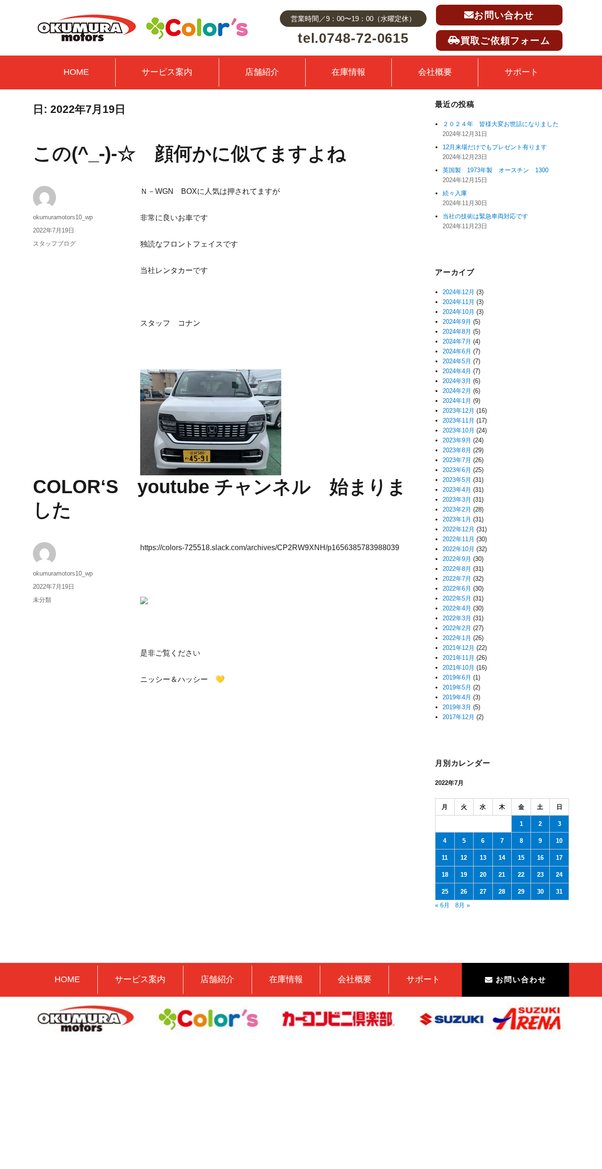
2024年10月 (459, 311)
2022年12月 (459, 529)
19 (463, 874)
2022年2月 (457, 628)
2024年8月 (457, 331)
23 (540, 874)
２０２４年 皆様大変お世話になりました (501, 124)
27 (483, 891)
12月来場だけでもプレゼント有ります (495, 147)
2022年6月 (457, 588)
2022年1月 (457, 637)
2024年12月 (459, 292)
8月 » (462, 905)
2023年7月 (457, 460)
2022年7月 (457, 578)
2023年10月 (459, 430)
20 (483, 874)
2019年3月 (457, 707)
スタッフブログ (54, 243)
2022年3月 (457, 618)
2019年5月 (457, 687)
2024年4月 (457, 371)
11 (445, 857)
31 (559, 891)
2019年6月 (457, 677)
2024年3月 (457, 380)
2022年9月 (457, 558)
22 (521, 874)
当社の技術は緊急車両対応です (485, 216)
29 (521, 891)
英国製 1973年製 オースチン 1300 (495, 170)
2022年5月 (457, 598)
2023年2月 (457, 509)
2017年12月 (459, 717)
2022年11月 (459, 539)
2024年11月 (459, 301)
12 (463, 857)
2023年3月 (457, 499)
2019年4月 (457, 697)
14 (502, 857)
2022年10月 (459, 548)
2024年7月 (457, 341)
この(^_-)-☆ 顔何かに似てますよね (189, 153)
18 (445, 874)
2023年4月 (457, 489)
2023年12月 (459, 410)
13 (483, 857)
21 (502, 874)
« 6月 (442, 905)
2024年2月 (457, 390)
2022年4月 (457, 608)
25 (445, 891)
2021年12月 (459, 647)
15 (521, 857)
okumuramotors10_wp (63, 217)
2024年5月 (457, 361)
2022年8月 (457, 568)
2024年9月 (457, 321)
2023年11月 (459, 420)
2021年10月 (459, 667)
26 (463, 891)
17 (559, 857)
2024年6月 (457, 351)
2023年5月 (457, 479)
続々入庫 (458, 193)
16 (540, 857)
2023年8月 (457, 450)
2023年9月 (457, 440)
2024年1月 (457, 400)
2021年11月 (459, 657)
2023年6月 (457, 469)
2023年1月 (457, 519)
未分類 (42, 599)
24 (559, 874)
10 (559, 840)
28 (502, 891)
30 (540, 891)
